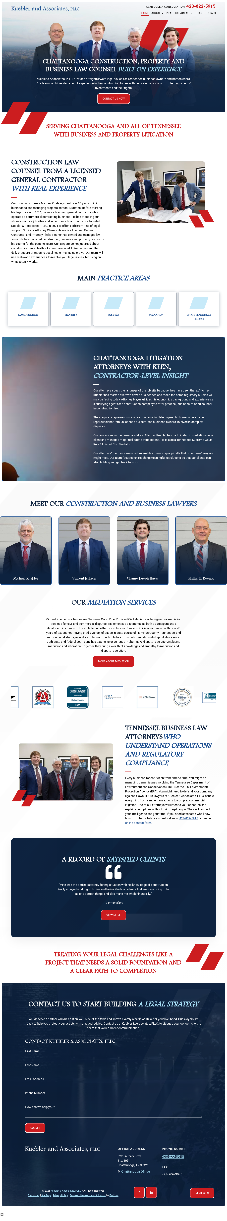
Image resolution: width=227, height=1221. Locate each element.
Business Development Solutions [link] (88, 1195)
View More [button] (113, 915)
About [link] (156, 13)
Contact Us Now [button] (114, 98)
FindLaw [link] (114, 1195)
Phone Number (35, 1093)
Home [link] (145, 13)
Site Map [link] (46, 1195)
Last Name (32, 1065)
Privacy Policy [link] (60, 1195)
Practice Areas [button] (177, 13)
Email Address (34, 1079)
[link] (45, 9)
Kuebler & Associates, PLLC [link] (66, 1190)
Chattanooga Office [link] (135, 1171)
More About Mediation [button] (113, 661)
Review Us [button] (202, 1193)
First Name (32, 1051)
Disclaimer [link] (33, 1195)
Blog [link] (198, 13)
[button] (139, 1192)
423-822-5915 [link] (200, 6)
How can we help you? (40, 1107)
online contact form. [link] (138, 823)
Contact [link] (210, 13)
